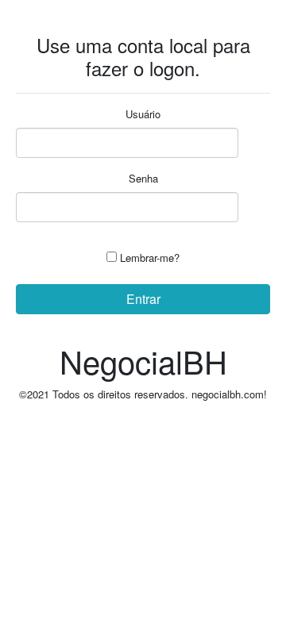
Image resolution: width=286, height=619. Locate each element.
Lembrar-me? (150, 257)
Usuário (143, 113)
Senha (143, 178)
